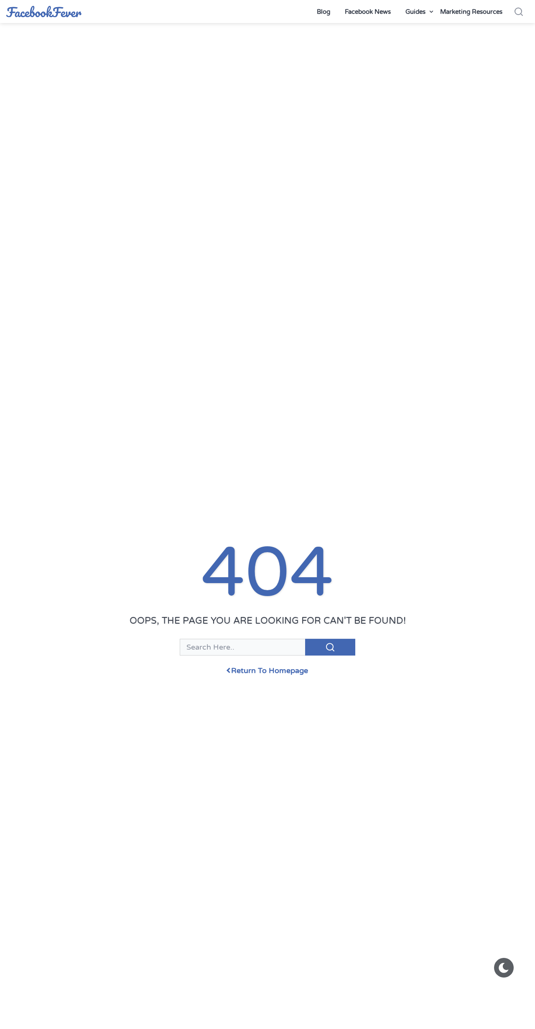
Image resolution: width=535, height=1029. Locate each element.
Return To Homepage (269, 671)
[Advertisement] (267, 54)
